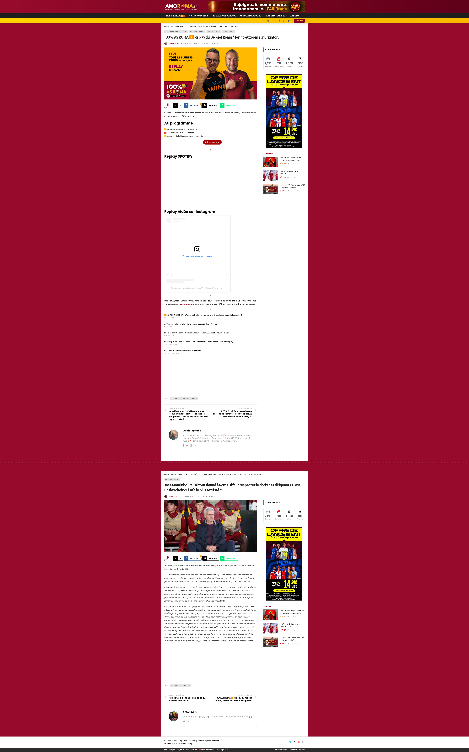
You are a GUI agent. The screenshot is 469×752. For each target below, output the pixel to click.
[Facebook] (272, 20)
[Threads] (279, 20)
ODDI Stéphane (221, 750)
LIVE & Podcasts (213, 31)
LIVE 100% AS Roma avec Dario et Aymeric (182, 350)
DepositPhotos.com (187, 741)
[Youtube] (283, 20)
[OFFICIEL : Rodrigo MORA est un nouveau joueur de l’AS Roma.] (270, 162)
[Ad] (256, 6)
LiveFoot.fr (201, 741)
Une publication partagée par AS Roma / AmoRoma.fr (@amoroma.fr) (197, 288)
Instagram (184, 304)
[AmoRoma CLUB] (289, 21)
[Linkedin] (195, 445)
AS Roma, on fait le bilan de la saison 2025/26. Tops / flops (190, 324)
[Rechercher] (262, 21)
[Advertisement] (210, 375)
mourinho (185, 685)
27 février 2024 (187, 496)
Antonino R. (172, 497)
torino (194, 399)
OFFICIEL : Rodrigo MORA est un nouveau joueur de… (292, 158)
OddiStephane (174, 44)
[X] (275, 20)
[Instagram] (268, 20)
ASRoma (175, 399)
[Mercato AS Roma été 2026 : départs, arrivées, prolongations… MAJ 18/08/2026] (270, 189)
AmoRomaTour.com (173, 743)
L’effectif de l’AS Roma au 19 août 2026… (291, 172)
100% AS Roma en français (176, 31)
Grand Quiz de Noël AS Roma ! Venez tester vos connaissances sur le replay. (198, 341)
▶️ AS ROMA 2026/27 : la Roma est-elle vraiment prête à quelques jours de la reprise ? (203, 315)
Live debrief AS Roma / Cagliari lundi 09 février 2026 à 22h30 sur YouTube (196, 333)
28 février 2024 (190, 43)
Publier (299, 21)
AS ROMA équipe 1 (197, 31)
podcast (185, 399)
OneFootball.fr (213, 741)
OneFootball (228, 31)
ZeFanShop (187, 743)
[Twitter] (187, 445)
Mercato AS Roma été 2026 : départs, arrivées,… (292, 186)
